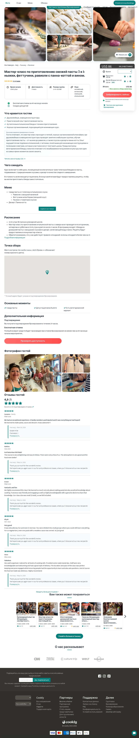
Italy (16, 65)
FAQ (84, 707)
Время (108, 71)
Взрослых (109, 76)
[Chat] (134, 733)
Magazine (39, 707)
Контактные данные (91, 701)
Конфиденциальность (91, 709)
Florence (31, 65)
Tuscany (23, 65)
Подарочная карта (118, 7)
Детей (114, 81)
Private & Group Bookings (124, 3)
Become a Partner (66, 701)
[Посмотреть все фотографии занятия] (25, 34)
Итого (106, 87)
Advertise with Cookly (113, 712)
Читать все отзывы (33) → (14, 159)
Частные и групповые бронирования (63, 7)
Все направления (43, 701)
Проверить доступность (33, 341)
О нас (38, 704)
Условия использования (92, 712)
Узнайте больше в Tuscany (69, 636)
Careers (108, 709)
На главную (9, 65)
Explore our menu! (47, 209)
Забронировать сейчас (117, 94)
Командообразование (115, 707)
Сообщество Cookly (92, 7)
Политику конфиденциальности (43, 686)
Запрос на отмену (90, 704)
